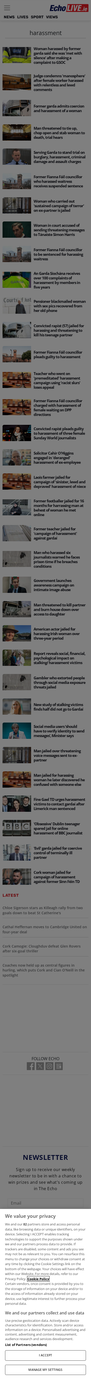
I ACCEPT (45, 1355)
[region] (45, 1294)
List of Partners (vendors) (26, 1344)
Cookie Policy (38, 1279)
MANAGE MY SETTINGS (45, 1370)
